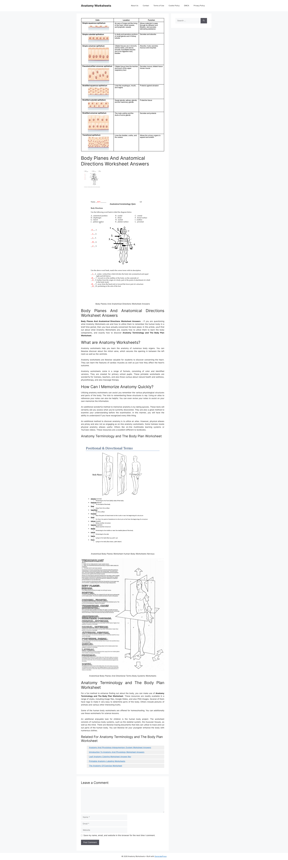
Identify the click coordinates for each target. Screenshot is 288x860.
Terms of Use (158, 5)
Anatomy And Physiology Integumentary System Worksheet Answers (120, 747)
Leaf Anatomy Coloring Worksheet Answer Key (110, 756)
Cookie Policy (174, 5)
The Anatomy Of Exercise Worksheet (105, 766)
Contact (146, 5)
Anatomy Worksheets (96, 5)
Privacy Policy (199, 5)
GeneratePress (161, 856)
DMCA (186, 5)
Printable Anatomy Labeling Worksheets (107, 761)
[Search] (204, 20)
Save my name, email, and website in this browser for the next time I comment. (119, 835)
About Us (134, 5)
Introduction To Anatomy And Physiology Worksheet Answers (116, 752)
